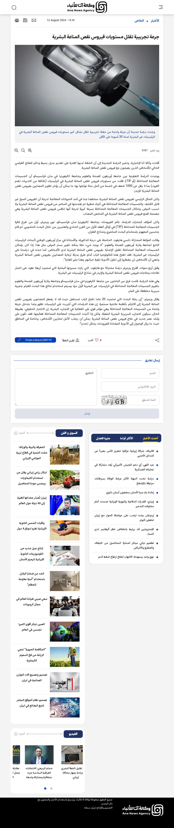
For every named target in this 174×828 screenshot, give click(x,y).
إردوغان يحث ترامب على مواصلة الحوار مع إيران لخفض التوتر (124, 517)
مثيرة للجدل (103, 438)
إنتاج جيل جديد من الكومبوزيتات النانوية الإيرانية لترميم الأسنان (31, 554)
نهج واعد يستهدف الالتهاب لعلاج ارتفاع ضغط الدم (126, 557)
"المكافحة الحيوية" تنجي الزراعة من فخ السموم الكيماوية (32, 655)
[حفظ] (25, 20)
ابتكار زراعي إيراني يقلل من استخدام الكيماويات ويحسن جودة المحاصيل (32, 478)
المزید (22, 433)
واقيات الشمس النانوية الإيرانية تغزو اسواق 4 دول (31, 526)
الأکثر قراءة (126, 438)
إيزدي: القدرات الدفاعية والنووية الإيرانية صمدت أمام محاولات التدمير (124, 504)
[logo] (87, 7)
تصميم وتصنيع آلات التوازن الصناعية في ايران (31, 678)
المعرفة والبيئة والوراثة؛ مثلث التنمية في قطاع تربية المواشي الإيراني (31, 453)
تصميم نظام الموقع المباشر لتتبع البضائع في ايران (32, 703)
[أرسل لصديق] (34, 20)
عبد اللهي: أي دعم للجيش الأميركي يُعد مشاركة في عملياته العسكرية (124, 467)
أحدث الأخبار (150, 438)
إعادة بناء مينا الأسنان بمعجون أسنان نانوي (130, 493)
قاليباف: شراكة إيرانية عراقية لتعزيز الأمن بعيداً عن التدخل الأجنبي (124, 453)
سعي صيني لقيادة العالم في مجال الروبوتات (31, 602)
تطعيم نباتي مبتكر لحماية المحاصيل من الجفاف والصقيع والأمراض (124, 545)
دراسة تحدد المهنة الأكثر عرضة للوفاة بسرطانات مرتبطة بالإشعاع (124, 481)
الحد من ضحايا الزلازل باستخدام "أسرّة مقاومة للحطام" (31, 579)
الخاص (139, 20)
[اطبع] (17, 20)
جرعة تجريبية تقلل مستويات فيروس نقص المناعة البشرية (105, 37)
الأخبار (155, 20)
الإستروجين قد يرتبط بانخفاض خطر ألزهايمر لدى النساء (124, 531)
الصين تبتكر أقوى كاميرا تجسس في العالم (32, 627)
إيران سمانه (89, 808)
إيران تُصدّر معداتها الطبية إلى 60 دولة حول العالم (31, 501)
